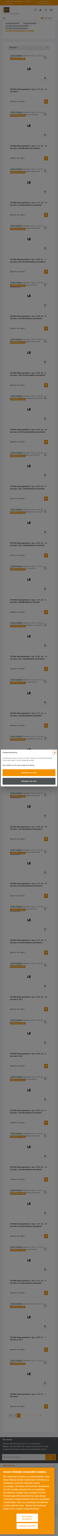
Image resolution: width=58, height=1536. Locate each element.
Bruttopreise (29, 773)
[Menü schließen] (54, 752)
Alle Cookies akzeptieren (27, 1518)
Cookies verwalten (27, 1526)
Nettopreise (29, 781)
